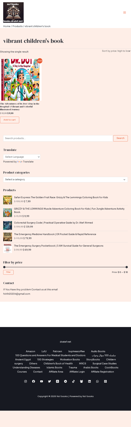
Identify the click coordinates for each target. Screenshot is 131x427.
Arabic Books (90, 367)
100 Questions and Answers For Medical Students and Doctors (50, 355)
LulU (44, 351)
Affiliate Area (56, 371)
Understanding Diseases (26, 367)
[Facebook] (33, 381)
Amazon (30, 351)
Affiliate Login (77, 371)
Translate (28, 161)
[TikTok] (73, 381)
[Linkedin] (89, 381)
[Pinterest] (105, 381)
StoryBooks (93, 359)
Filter (8, 272)
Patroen (57, 351)
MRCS (82, 363)
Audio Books (98, 351)
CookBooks (111, 367)
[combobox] (65, 179)
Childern (111, 359)
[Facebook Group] (81, 381)
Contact (37, 371)
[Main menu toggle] (125, 12)
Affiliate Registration (102, 371)
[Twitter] (49, 381)
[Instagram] (25, 381)
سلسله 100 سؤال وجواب (104, 355)
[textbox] (64, 179)
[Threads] (57, 381)
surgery (18, 363)
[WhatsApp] (97, 381)
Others (33, 363)
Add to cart (10, 120)
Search (120, 138)
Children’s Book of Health (58, 363)
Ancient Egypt (23, 359)
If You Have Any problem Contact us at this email (30, 289)
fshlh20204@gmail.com (16, 294)
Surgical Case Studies (104, 363)
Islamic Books (54, 367)
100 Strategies (45, 359)
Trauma (73, 367)
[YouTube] (41, 381)
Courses (22, 371)
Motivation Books (70, 359)
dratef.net (65, 341)
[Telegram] (65, 381)
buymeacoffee (76, 351)
